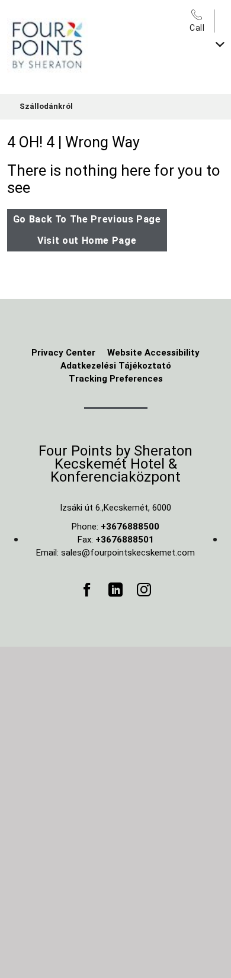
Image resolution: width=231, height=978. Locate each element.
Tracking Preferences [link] (116, 378)
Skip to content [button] (39, 8)
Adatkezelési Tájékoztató (115, 365)
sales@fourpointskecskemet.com (128, 552)
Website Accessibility (153, 352)
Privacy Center (63, 352)
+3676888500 (130, 526)
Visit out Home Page (86, 240)
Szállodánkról (46, 106)
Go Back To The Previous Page (87, 219)
